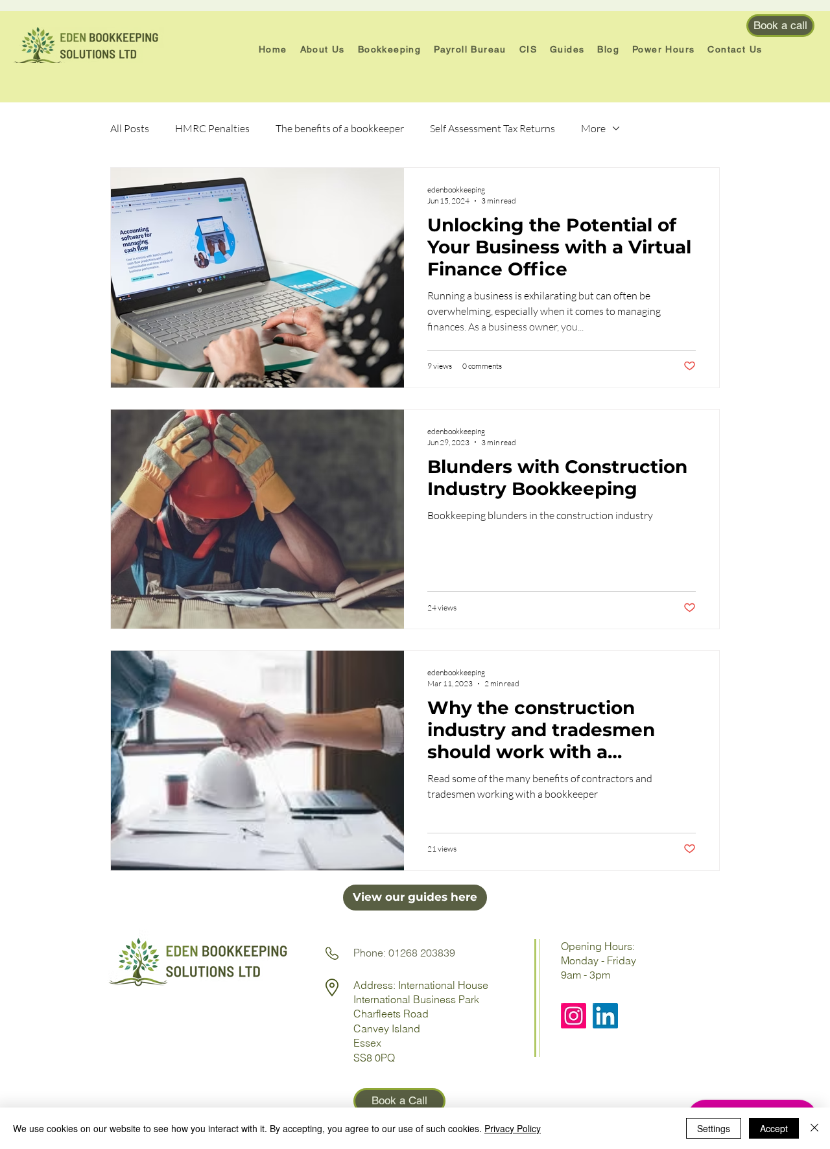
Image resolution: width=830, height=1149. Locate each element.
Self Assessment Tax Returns (492, 128)
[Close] (814, 1128)
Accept (774, 1128)
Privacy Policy (512, 1128)
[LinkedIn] (605, 1015)
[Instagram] (573, 1015)
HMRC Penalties (212, 128)
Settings (713, 1128)
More (593, 128)
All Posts (129, 128)
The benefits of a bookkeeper (340, 128)
